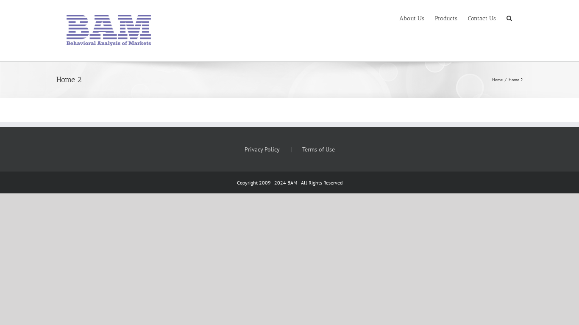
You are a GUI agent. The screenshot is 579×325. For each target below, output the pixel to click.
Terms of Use (318, 149)
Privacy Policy (262, 149)
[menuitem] (411, 18)
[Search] (509, 18)
